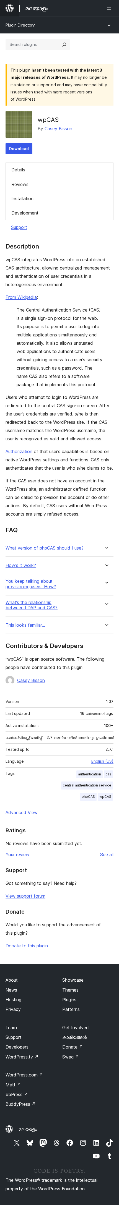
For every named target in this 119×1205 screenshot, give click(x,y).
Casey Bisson (58, 128)
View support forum (25, 896)
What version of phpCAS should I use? (45, 548)
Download (19, 148)
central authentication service (87, 785)
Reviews (20, 184)
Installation (22, 198)
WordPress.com (24, 1075)
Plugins (69, 999)
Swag (70, 1057)
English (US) (102, 761)
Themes (70, 990)
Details (18, 169)
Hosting (13, 999)
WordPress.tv (22, 1057)
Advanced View (22, 812)
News (11, 990)
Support (19, 227)
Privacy (13, 1009)
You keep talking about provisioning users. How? (31, 584)
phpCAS (88, 796)
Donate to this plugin (27, 945)
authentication (89, 774)
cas (108, 774)
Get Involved (75, 1027)
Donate (72, 1047)
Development (24, 213)
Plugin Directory (20, 25)
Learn (11, 1027)
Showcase (73, 980)
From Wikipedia (21, 297)
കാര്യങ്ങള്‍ (74, 1037)
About (12, 980)
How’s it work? (21, 565)
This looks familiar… (25, 625)
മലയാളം (28, 1129)
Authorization (19, 451)
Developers (17, 1047)
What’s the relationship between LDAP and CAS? (32, 605)
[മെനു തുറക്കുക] (110, 8)
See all (106, 854)
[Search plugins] (64, 44)
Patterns (71, 1009)
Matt (13, 1085)
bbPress (17, 1094)
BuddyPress (21, 1104)
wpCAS (105, 796)
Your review (17, 854)
